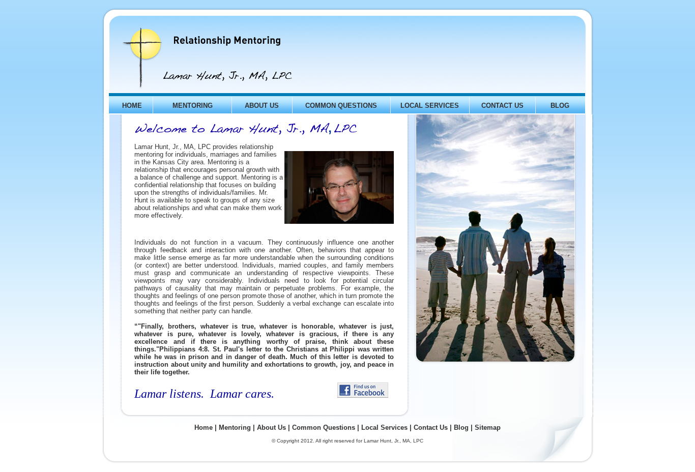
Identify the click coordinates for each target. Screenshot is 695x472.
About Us (271, 427)
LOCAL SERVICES (429, 105)
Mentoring (235, 427)
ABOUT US (262, 105)
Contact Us (431, 427)
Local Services (384, 427)
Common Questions (323, 427)
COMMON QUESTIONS (341, 105)
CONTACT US (502, 105)
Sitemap (488, 427)
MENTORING (192, 105)
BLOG (560, 105)
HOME (132, 105)
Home (203, 427)
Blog (461, 427)
